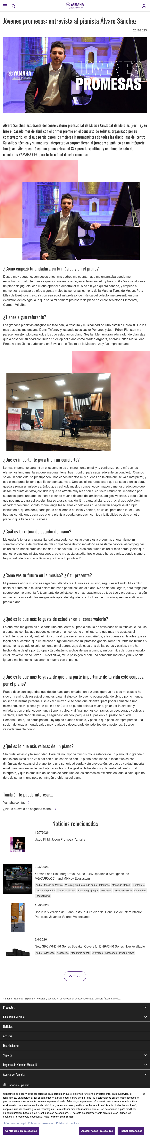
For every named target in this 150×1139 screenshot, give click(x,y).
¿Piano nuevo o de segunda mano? (28, 808)
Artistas (7, 1036)
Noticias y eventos (46, 998)
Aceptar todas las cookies (97, 1131)
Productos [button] (9, 1007)
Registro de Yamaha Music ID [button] (20, 1064)
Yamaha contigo (14, 802)
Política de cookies (67, 1123)
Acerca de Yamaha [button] (14, 1074)
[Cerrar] (143, 1094)
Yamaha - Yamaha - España (18, 998)
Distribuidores (11, 1045)
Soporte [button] (7, 1055)
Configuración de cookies (21, 1131)
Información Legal (15, 1123)
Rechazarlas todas (131, 1131)
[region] (75, 1113)
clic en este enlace (62, 1116)
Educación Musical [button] (14, 1016)
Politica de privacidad (41, 1123)
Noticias (7, 1026)
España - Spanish (18, 1085)
